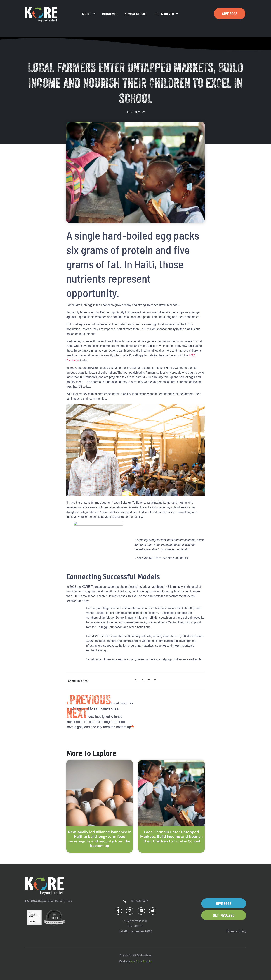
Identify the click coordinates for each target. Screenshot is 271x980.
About (86, 14)
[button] (136, 679)
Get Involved (164, 14)
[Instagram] (129, 911)
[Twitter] (152, 911)
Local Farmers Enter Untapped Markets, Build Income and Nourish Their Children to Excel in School (171, 836)
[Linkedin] (141, 911)
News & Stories (136, 14)
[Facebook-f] (118, 911)
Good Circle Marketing (141, 961)
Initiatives (109, 14)
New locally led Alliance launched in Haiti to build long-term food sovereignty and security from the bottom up (99, 838)
